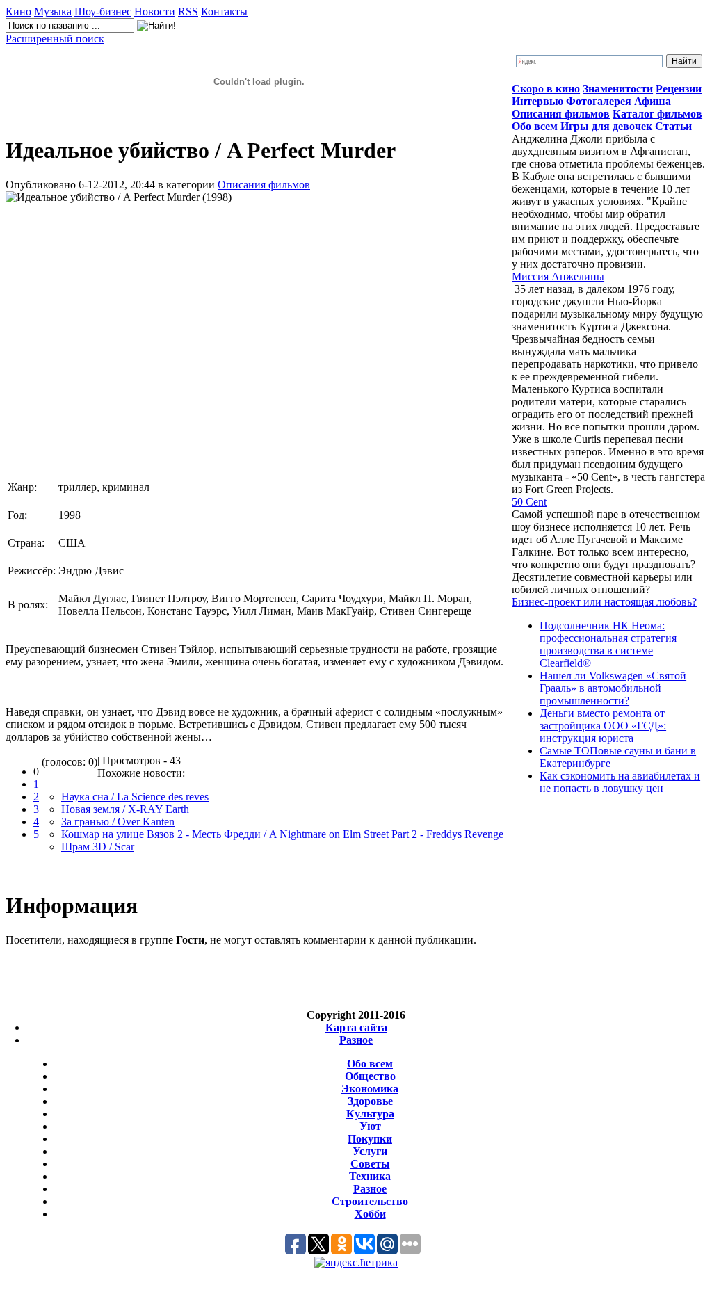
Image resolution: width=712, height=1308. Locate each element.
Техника (370, 1176)
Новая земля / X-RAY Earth (125, 809)
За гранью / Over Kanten (118, 821)
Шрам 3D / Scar (97, 847)
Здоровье (370, 1101)
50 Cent (529, 502)
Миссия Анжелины (558, 276)
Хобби (370, 1214)
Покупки (370, 1139)
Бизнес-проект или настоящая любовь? (604, 602)
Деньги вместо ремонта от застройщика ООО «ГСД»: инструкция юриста (603, 725)
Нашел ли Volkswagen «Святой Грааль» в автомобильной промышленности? (613, 688)
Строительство (370, 1201)
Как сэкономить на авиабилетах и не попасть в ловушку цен (620, 782)
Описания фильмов (264, 185)
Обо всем (370, 1063)
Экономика (369, 1089)
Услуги (370, 1151)
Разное (356, 1040)
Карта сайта (356, 1027)
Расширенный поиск (55, 39)
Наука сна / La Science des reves (135, 796)
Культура (370, 1114)
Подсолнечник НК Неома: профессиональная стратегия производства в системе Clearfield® (608, 644)
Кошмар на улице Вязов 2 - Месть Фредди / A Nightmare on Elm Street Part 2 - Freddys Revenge (282, 834)
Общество (370, 1076)
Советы (370, 1164)
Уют (370, 1126)
